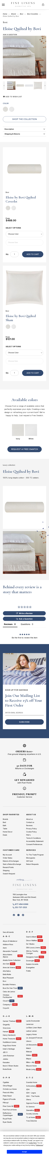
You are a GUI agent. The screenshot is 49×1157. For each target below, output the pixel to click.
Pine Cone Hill (8, 1106)
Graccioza (6, 1028)
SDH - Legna (31, 1093)
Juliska (5, 1059)
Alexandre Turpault (10, 951)
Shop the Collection (24, 119)
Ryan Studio (7, 1122)
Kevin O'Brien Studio (10, 1066)
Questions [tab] (25, 624)
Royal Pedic (7, 1119)
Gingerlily (6, 1025)
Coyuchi (6, 1008)
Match (28, 1048)
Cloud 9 (6, 1001)
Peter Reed (7, 1096)
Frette (28, 971)
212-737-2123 (21, 907)
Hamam (5, 1032)
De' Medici (30, 944)
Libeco (28, 1041)
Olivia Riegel (7, 1086)
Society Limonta (32, 1114)
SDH (28, 1089)
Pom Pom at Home (10, 1110)
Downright (30, 961)
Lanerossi (29, 1024)
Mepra (28, 1059)
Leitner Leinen (31, 1031)
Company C (7, 1004)
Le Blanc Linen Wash (34, 1028)
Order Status (7, 858)
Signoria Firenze (32, 1103)
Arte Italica (7, 971)
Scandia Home (31, 1082)
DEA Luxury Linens (33, 948)
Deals (5, 835)
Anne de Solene (9, 967)
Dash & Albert (31, 937)
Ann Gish (6, 964)
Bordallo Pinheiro (9, 984)
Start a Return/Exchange (12, 864)
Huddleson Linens (9, 1042)
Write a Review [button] (26, 613)
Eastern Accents (32, 964)
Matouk (29, 1052)
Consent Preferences (34, 844)
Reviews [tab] (8, 624)
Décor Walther (31, 940)
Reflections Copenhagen (8, 1114)
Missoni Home (31, 1066)
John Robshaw (8, 1056)
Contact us (30, 822)
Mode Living (30, 1069)
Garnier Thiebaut (9, 1021)
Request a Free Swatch (24, 449)
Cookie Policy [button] (33, 1143)
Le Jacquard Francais (34, 1038)
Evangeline (30, 967)
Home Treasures (9, 1039)
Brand (13, 14)
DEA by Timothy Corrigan (32, 952)
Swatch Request (9, 874)
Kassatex (6, 1062)
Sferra (28, 1099)
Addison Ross (8, 944)
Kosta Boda (7, 1069)
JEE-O (5, 1052)
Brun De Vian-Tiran (10, 988)
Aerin (5, 948)
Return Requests (32, 864)
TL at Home (30, 1117)
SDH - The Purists (33, 1096)
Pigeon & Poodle (9, 1099)
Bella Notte (7, 974)
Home (5, 14)
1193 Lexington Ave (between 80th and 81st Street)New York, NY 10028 (24, 897)
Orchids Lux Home (10, 1089)
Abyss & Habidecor (10, 941)
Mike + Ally (30, 1062)
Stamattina (30, 1110)
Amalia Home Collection (12, 960)
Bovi (21, 14)
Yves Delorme (31, 1121)
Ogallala (6, 1082)
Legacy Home (31, 1034)
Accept (24, 1152)
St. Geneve (30, 1107)
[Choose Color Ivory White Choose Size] (24, 238)
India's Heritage (9, 1049)
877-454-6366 (21, 904)
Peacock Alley (8, 1092)
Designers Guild (32, 957)
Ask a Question (10, 35)
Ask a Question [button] (26, 619)
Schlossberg (31, 1086)
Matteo (28, 1055)
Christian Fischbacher (7, 996)
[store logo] (23, 5)
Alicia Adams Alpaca (7, 956)
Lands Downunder (33, 1021)
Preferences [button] (39, 1145)
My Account (7, 855)
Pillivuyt (5, 1103)
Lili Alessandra (31, 1045)
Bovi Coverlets (32, 14)
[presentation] (24, 129)
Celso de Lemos (9, 992)
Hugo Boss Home (9, 1045)
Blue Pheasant (8, 978)
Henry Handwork (9, 1035)
